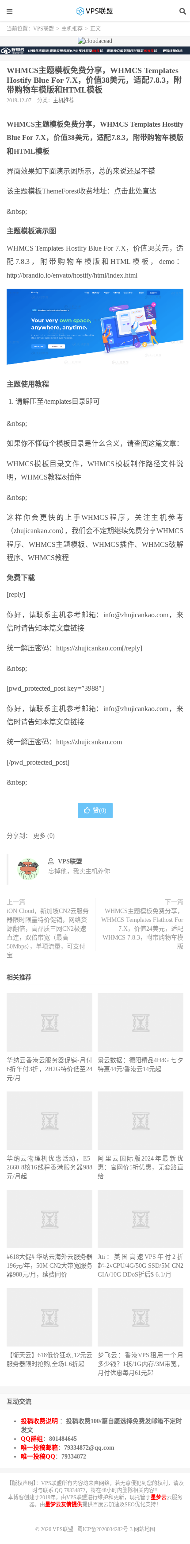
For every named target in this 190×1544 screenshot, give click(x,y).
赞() (99, 810)
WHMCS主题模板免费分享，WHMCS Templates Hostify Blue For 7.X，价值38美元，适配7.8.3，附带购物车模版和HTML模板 (94, 80)
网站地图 (144, 1529)
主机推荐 (72, 29)
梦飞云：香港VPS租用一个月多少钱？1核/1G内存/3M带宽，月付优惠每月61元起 (140, 1364)
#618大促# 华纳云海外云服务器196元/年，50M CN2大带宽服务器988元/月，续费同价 (49, 1266)
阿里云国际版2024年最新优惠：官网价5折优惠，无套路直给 (140, 1167)
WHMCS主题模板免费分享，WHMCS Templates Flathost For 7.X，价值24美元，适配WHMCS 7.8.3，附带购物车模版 (142, 929)
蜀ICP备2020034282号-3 (105, 1529)
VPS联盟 (95, 11)
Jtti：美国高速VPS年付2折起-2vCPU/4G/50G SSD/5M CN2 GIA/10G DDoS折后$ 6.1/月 (140, 1266)
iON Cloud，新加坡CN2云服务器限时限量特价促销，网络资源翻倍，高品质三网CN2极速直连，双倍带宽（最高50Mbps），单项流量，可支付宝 (48, 933)
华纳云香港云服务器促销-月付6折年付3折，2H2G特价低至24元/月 (49, 1069)
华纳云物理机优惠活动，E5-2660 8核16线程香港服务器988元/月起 (49, 1167)
